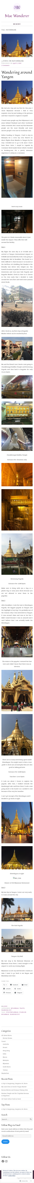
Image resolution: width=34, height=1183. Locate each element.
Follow (5, 1141)
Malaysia (6, 1060)
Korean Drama (7, 1038)
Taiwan (5, 1070)
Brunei (5, 1047)
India (4, 1054)
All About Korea (6, 1035)
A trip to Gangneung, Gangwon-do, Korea (14, 1083)
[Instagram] (6, 1161)
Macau (5, 1057)
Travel (22, 1008)
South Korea (7, 1067)
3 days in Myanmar (12, 61)
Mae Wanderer (17, 16)
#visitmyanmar (12, 1012)
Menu (18, 24)
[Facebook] (2, 1161)
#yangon (22, 1012)
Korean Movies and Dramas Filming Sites (14, 1090)
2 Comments (5, 65)
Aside (5, 1006)
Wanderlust (6, 1010)
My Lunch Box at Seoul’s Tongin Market (14, 1087)
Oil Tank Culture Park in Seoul (11, 1099)
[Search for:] (17, 1119)
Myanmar (15, 1008)
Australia (6, 1044)
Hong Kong (6, 1050)
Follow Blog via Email (10, 1125)
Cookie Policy (11, 1175)
